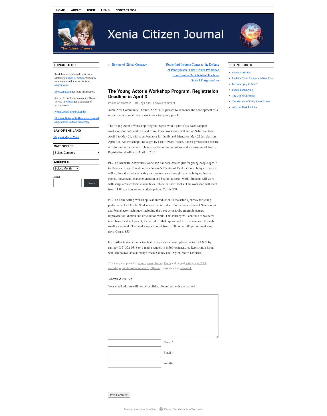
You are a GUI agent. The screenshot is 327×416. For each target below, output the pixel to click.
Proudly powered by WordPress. (141, 409)
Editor (147, 103)
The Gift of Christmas (243, 95)
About (76, 10)
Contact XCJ (126, 10)
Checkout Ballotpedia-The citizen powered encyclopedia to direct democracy (76, 119)
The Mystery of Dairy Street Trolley (251, 101)
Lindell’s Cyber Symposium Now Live (252, 78)
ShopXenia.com (62, 91)
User (91, 10)
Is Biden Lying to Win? (244, 84)
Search (57, 176)
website (69, 101)
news (150, 263)
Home (60, 10)
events (142, 263)
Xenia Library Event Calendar (70, 111)
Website (168, 363)
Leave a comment (164, 103)
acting (189, 263)
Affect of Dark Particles (244, 107)
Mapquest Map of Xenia (66, 137)
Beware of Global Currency (127, 64)
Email (169, 352)
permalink (186, 268)
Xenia (167, 263)
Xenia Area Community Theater (141, 268)
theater (158, 263)
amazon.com (61, 85)
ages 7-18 (200, 263)
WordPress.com (194, 409)
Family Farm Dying (242, 89)
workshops (114, 268)
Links (105, 10)
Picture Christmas (241, 72)
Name (168, 342)
